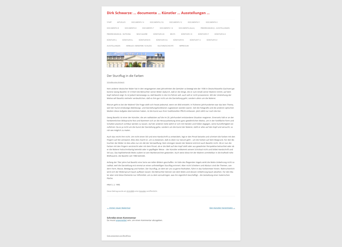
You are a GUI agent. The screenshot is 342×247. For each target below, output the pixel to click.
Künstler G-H (220, 34)
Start (109, 22)
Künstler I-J (111, 40)
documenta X (211, 22)
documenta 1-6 (166, 28)
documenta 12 (175, 22)
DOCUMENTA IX (113, 28)
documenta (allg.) (187, 28)
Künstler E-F (203, 34)
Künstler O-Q (161, 40)
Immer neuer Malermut (118, 208)
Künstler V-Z (212, 40)
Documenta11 (194, 22)
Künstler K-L (127, 40)
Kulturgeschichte (166, 46)
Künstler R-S (178, 40)
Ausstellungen (113, 46)
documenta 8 (130, 28)
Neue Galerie (142, 34)
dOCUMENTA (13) (157, 22)
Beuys (172, 34)
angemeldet (121, 220)
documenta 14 (137, 22)
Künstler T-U (195, 40)
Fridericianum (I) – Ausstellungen (215, 28)
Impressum (184, 46)
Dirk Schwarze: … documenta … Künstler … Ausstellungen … (158, 12)
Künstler (142, 191)
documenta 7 (148, 28)
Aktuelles (121, 22)
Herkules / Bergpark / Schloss (139, 46)
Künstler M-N (144, 40)
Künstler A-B (158, 34)
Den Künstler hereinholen (222, 208)
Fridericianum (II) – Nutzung (119, 34)
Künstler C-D (186, 34)
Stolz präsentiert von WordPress (119, 236)
